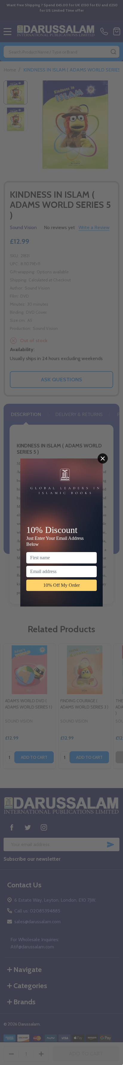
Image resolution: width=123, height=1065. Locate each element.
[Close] (103, 458)
